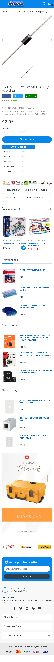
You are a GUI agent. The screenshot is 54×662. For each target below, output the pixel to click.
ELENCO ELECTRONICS (11, 240)
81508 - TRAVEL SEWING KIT (32, 270)
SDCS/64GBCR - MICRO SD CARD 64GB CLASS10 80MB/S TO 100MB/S (35, 354)
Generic (5, 83)
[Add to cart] (23, 247)
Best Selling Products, (23, 111)
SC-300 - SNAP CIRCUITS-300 (14, 243)
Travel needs (10, 260)
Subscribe (27, 576)
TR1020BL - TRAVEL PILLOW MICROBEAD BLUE (32, 306)
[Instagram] (27, 609)
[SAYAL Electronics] (16, 4)
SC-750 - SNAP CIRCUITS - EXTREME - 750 (38, 244)
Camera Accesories (13, 325)
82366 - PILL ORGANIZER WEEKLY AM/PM (34, 288)
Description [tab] (13, 189)
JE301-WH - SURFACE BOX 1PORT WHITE (34, 419)
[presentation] (48, 209)
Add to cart (28, 139)
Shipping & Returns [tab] (36, 189)
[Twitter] (20, 609)
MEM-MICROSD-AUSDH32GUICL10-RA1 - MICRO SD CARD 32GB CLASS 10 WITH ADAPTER (35, 337)
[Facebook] (14, 609)
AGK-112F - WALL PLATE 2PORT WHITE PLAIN (34, 437)
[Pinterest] (33, 609)
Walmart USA (40, 114)
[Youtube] (39, 609)
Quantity (5, 128)
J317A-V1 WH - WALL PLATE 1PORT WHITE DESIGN (36, 401)
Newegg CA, (14, 114)
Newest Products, (27, 114)
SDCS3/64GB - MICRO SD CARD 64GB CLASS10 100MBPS (36, 371)
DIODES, (36, 111)
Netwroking (9, 390)
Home (4, 11)
